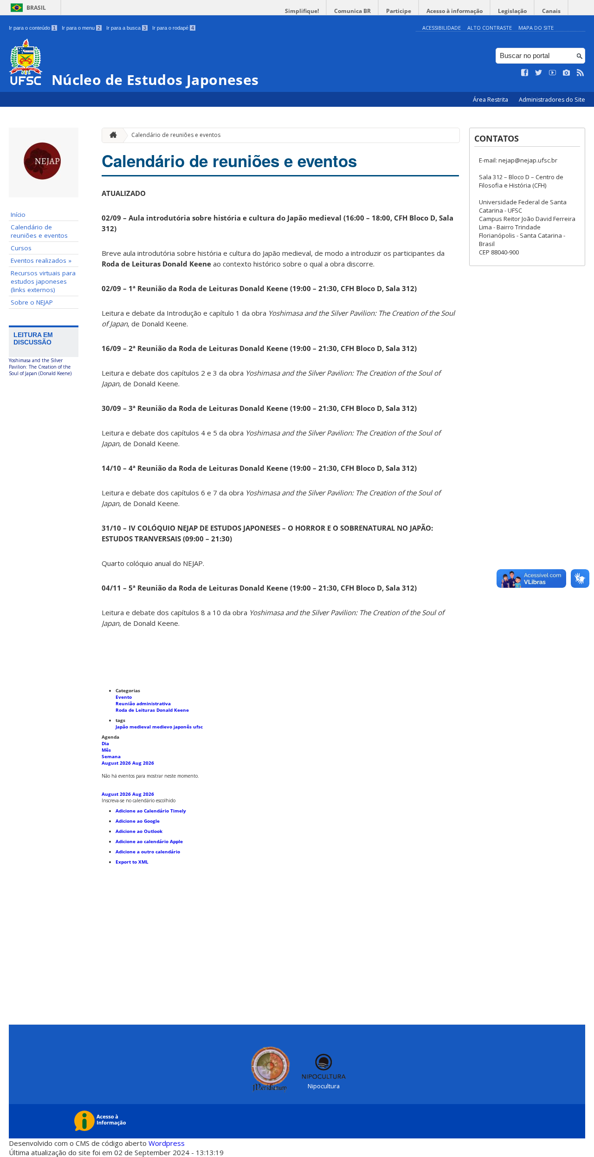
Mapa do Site (536, 27)
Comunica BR (352, 11)
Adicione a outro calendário (148, 851)
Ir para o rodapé (173, 28)
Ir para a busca (126, 28)
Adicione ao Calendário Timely (151, 810)
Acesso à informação (454, 11)
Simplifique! (302, 11)
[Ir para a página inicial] (111, 135)
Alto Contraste (489, 27)
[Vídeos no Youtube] (552, 73)
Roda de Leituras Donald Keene (152, 710)
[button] (138, 800)
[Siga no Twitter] (538, 73)
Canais (551, 11)
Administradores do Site (552, 100)
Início (18, 214)
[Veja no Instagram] (566, 73)
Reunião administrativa (143, 703)
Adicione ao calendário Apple (149, 841)
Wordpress (166, 1143)
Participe (398, 11)
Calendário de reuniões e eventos (39, 231)
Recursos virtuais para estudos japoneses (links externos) (43, 281)
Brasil (36, 8)
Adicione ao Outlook (139, 831)
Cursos (21, 248)
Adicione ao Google (138, 821)
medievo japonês (172, 726)
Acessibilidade (441, 27)
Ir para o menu (81, 28)
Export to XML (132, 861)
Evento (124, 697)
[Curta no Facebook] (525, 73)
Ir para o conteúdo (32, 28)
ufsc (198, 726)
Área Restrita (491, 100)
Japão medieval (134, 726)
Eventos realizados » (41, 260)
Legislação (512, 11)
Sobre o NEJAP (32, 302)
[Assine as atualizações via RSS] (580, 73)
